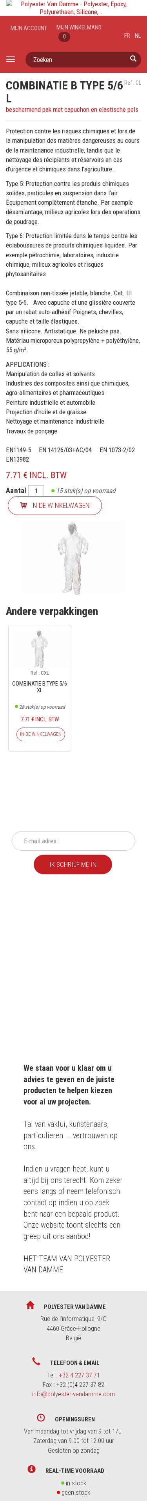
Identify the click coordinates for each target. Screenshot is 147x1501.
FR (127, 35)
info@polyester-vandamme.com (73, 1394)
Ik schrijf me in (72, 864)
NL (138, 35)
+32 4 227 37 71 (79, 1375)
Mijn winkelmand (79, 32)
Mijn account (29, 28)
